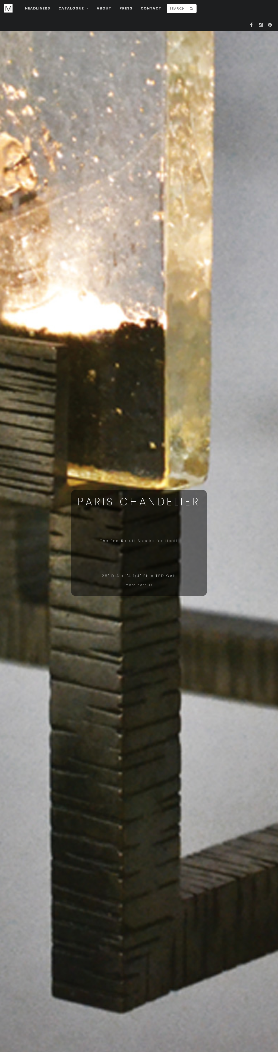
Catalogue (71, 8)
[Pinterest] (270, 24)
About (104, 8)
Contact (151, 8)
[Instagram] (261, 24)
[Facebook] (251, 24)
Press (125, 8)
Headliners (37, 8)
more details (139, 585)
